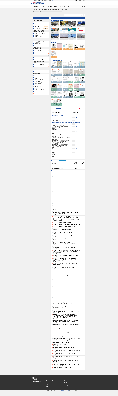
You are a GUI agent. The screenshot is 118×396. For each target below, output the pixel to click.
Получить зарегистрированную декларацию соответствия (39, 37)
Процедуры (42, 6)
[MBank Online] (72, 31)
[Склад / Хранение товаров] (64, 24)
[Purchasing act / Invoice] (65, 79)
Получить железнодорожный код (39, 53)
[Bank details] (82, 79)
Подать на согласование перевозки (39, 64)
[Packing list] (59, 94)
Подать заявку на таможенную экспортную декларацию (39, 80)
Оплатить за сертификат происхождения (38, 44)
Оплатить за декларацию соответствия (38, 35)
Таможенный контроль (38, 86)
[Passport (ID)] (82, 64)
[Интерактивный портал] (64, 31)
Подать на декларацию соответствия (40, 33)
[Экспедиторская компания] (81, 31)
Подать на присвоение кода (38, 50)
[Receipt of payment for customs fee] (54, 102)
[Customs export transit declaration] (59, 102)
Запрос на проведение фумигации (38, 27)
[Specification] (65, 94)
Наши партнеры (67, 382)
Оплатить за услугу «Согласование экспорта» (39, 66)
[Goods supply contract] (65, 64)
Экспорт (34, 11)
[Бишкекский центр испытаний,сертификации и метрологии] (81, 24)
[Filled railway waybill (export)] (54, 94)
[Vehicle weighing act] (70, 94)
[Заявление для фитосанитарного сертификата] (54, 64)
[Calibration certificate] (70, 72)
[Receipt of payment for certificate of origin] (76, 79)
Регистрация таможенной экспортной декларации (38, 83)
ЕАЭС (60, 6)
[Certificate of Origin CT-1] (76, 87)
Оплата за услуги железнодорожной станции (40, 91)
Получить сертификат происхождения (38, 45)
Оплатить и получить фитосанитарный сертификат (39, 71)
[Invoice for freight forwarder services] (54, 87)
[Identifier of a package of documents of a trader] (76, 94)
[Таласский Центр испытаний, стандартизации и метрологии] (72, 24)
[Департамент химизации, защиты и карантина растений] (55, 37)
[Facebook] (46, 386)
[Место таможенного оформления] (72, 37)
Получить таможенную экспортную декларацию (40, 88)
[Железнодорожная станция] (64, 37)
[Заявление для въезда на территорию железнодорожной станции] (82, 87)
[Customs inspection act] (82, 94)
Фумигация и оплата (37, 28)
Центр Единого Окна (48, 6)
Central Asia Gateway (66, 6)
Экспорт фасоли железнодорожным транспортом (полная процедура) (50, 11)
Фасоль (38, 11)
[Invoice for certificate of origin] (59, 79)
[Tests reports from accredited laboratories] (59, 72)
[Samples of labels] (76, 72)
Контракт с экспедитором (38, 57)
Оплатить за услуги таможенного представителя (39, 90)
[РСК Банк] (81, 37)
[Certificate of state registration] (59, 64)
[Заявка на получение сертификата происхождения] (54, 79)
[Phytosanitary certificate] (70, 87)
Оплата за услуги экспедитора (39, 59)
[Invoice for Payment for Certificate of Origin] (70, 79)
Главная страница (35, 6)
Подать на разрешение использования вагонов (38, 75)
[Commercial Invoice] (70, 64)
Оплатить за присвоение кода (39, 52)
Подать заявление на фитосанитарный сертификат (39, 23)
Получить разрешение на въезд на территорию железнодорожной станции (39, 77)
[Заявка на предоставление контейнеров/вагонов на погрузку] (65, 87)
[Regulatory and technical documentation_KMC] (65, 72)
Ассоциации (56, 6)
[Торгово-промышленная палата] (55, 31)
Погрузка (36, 84)
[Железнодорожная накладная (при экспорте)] (59, 87)
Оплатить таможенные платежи (39, 81)
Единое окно (66, 383)
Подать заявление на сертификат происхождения (39, 42)
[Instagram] (47, 386)
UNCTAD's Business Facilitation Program (64, 390)
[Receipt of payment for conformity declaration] (82, 72)
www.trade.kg (49, 384)
